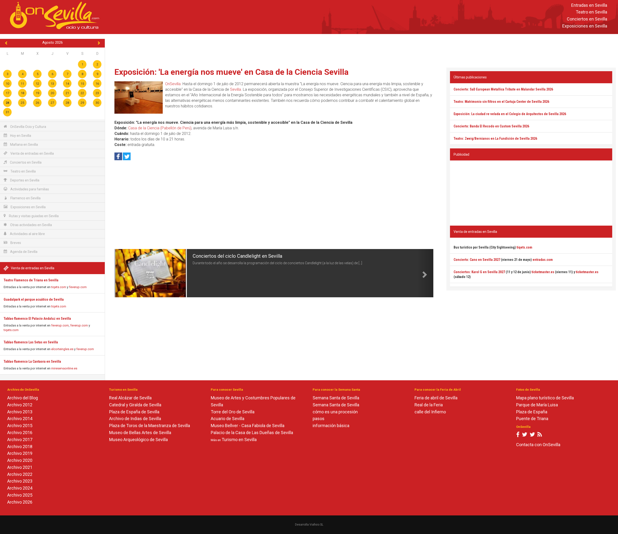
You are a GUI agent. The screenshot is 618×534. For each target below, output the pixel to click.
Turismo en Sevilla (239, 439)
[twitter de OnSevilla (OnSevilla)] (524, 435)
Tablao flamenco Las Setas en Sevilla (31, 342)
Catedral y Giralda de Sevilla (135, 404)
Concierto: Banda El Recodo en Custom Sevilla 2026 (491, 126)
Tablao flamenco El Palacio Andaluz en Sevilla (37, 318)
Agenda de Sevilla (23, 252)
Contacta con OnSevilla (538, 444)
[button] (122, 273)
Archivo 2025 (19, 495)
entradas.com (543, 260)
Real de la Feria (428, 404)
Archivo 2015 (19, 425)
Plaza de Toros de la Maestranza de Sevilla (149, 425)
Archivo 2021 (19, 467)
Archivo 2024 (19, 488)
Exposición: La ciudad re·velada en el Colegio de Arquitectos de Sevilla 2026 (510, 114)
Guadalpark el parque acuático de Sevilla (34, 299)
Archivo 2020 (19, 460)
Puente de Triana (532, 418)
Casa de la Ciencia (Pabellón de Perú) (159, 128)
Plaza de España (531, 411)
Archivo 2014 (19, 418)
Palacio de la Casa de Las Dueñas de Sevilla (252, 432)
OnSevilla (173, 84)
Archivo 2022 (19, 474)
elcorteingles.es (62, 349)
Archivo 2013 (19, 411)
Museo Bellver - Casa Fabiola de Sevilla (247, 425)
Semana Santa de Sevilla (336, 397)
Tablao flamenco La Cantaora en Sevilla (32, 361)
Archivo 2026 (19, 502)
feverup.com (78, 287)
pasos (318, 418)
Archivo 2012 (19, 404)
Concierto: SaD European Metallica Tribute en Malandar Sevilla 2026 (503, 89)
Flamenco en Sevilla (25, 198)
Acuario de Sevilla (227, 418)
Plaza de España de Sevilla (134, 411)
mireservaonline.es (64, 368)
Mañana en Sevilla (23, 144)
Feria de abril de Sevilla (435, 397)
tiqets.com (58, 287)
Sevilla (235, 89)
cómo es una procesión (335, 411)
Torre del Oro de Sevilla (232, 411)
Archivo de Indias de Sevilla (135, 418)
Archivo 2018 (19, 446)
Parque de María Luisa (537, 404)
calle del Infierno (430, 411)
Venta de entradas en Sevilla (32, 153)
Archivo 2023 (19, 481)
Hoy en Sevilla (20, 136)
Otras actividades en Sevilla (30, 225)
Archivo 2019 (19, 453)
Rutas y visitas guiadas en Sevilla (33, 216)
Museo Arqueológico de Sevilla (138, 439)
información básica (331, 425)
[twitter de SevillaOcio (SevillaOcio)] (532, 435)
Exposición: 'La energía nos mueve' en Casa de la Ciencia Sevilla (231, 72)
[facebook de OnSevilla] (518, 435)
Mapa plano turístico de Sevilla (545, 397)
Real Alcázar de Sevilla (130, 397)
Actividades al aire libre (27, 234)
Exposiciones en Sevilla (584, 25)
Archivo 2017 (19, 439)
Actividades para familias (29, 189)
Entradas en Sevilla (589, 5)
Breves (15, 243)
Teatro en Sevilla (591, 12)
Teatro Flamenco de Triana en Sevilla (31, 280)
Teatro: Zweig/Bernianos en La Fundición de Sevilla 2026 (495, 138)
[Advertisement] (361, 50)
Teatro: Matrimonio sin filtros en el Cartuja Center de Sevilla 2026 (501, 102)
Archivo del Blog (22, 397)
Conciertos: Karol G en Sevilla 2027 (479, 272)
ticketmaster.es (543, 272)
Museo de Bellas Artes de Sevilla (140, 432)
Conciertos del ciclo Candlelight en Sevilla (237, 256)
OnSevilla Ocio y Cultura (27, 127)
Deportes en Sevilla (24, 180)
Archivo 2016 (19, 432)
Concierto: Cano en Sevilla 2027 (477, 260)
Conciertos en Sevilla (587, 19)
